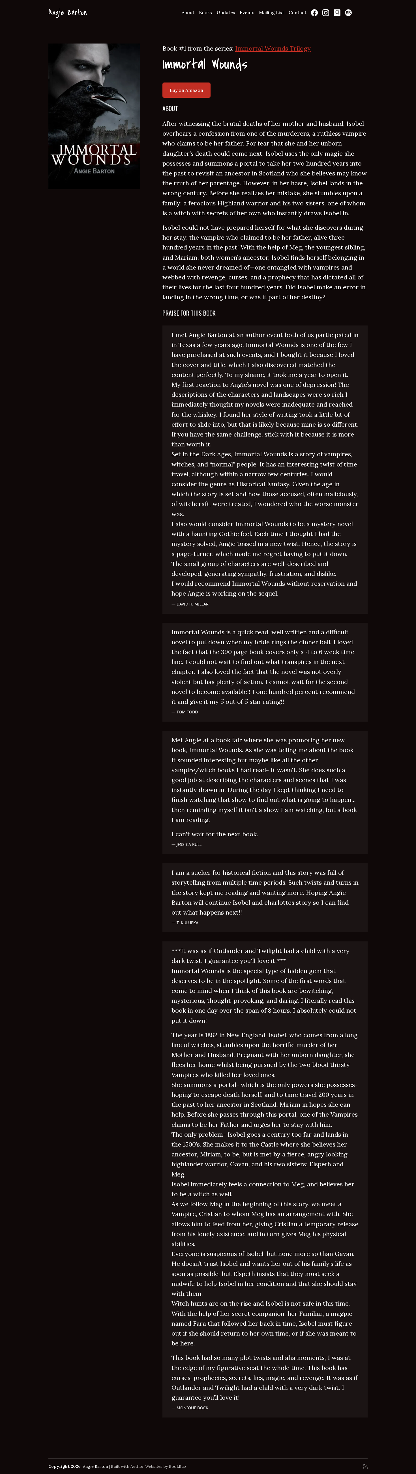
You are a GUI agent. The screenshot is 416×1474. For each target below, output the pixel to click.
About (188, 12)
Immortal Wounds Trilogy (273, 48)
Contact (297, 12)
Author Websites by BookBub (158, 1466)
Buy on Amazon (186, 90)
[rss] (365, 1466)
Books (205, 12)
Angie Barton (67, 12)
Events (247, 12)
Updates (225, 12)
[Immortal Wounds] (94, 116)
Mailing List (271, 12)
